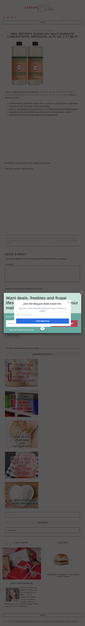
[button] (42, 303)
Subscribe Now (42, 321)
